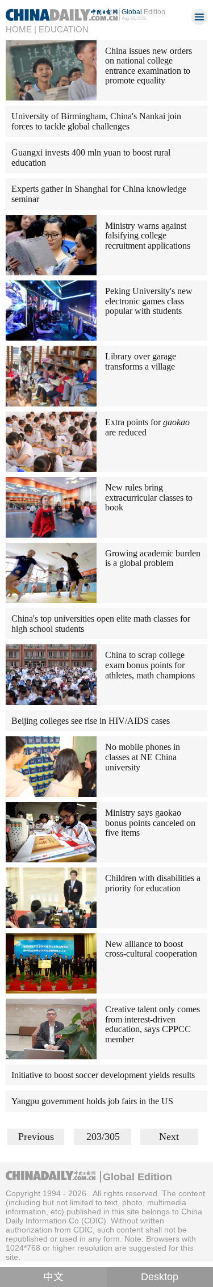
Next (169, 1136)
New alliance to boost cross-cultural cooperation (151, 948)
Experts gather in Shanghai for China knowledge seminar (98, 193)
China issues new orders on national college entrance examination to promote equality (148, 65)
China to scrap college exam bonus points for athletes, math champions (150, 664)
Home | (21, 29)
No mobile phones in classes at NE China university (142, 756)
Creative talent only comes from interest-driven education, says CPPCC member (152, 1024)
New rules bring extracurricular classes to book (149, 497)
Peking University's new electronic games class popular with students (149, 301)
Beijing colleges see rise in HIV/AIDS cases (90, 720)
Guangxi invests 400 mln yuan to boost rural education (90, 157)
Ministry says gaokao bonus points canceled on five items (150, 822)
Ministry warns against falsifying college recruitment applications (147, 235)
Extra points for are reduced (147, 427)
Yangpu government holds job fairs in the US (92, 1101)
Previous (36, 1136)
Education (64, 29)
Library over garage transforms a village (140, 361)
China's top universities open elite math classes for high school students (100, 623)
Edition (143, 11)
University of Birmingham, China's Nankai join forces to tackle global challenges (96, 121)
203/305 (103, 1136)
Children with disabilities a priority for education (153, 883)
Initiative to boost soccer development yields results (103, 1075)
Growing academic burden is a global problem (153, 558)
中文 (53, 1276)
